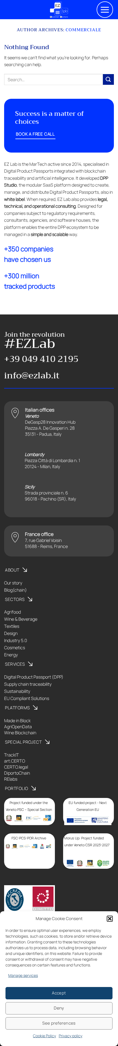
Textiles (11, 626)
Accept (59, 993)
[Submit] (108, 79)
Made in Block (17, 721)
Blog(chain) (15, 590)
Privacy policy (70, 1035)
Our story (13, 583)
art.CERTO (14, 761)
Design (11, 633)
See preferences (59, 1023)
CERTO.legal (16, 767)
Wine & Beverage (20, 619)
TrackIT (11, 755)
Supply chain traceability (28, 684)
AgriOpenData (18, 727)
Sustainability (17, 691)
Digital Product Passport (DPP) (33, 677)
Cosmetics (14, 648)
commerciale (83, 30)
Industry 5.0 (15, 640)
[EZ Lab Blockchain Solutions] (59, 9)
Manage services (23, 975)
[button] (110, 918)
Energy (11, 655)
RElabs (10, 779)
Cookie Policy (44, 1035)
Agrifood (12, 612)
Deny (59, 1008)
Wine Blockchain (20, 733)
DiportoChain (17, 773)
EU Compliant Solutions (26, 698)
